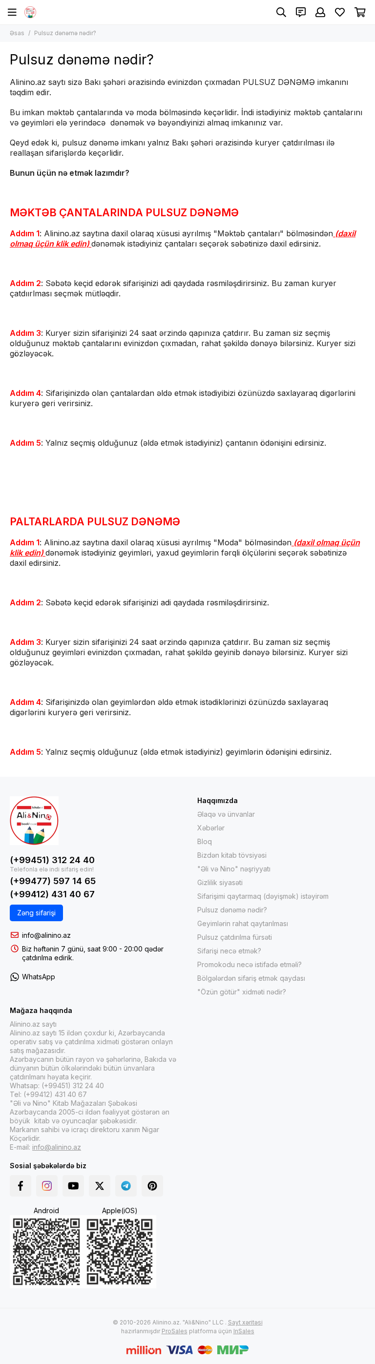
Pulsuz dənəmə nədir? (232, 910)
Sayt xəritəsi (245, 1322)
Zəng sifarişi (36, 913)
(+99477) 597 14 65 (53, 881)
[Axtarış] (281, 12)
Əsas (17, 33)
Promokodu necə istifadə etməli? (249, 964)
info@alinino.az (46, 935)
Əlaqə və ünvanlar (226, 814)
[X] (99, 1186)
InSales (243, 1331)
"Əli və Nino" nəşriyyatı (234, 869)
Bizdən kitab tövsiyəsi (232, 855)
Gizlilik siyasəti (220, 882)
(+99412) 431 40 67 (52, 894)
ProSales (175, 1331)
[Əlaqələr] (301, 12)
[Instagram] (47, 1186)
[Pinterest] (152, 1186)
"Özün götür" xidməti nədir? (241, 992)
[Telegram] (126, 1186)
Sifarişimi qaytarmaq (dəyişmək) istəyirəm (263, 896)
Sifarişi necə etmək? (229, 951)
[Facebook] (20, 1186)
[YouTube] (73, 1186)
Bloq (204, 841)
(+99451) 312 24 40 (52, 860)
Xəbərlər (211, 828)
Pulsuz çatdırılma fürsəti (234, 937)
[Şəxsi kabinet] (320, 12)
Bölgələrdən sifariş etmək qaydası (251, 978)
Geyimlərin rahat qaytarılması (242, 923)
